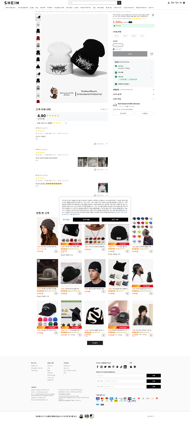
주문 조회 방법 (51, 375)
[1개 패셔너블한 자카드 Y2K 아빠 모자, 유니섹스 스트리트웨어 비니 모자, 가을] (95, 314)
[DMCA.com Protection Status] (102, 404)
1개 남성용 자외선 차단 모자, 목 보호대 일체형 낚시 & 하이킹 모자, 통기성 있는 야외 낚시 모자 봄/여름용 (71, 330)
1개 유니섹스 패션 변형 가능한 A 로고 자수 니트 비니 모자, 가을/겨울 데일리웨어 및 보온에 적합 (71, 246)
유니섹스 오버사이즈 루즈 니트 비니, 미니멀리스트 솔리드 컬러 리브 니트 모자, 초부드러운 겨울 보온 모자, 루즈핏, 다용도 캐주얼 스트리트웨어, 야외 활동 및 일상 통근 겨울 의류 (47, 246)
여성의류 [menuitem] (42, 7)
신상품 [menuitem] (32, 7)
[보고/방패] (106, 144)
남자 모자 (57, 11)
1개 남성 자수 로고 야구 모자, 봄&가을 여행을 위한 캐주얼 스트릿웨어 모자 (47, 330)
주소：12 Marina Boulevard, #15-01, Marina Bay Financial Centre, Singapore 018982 (43, 394)
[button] (180, 3)
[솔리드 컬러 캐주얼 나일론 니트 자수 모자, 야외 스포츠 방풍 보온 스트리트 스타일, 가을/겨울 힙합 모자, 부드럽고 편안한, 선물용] (95, 273)
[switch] (65, 123)
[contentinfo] (128, 399)
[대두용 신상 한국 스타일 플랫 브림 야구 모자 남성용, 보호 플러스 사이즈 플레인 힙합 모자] (47, 273)
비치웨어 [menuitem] (49, 7)
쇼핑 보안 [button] (120, 76)
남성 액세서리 (50, 11)
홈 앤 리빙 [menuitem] (109, 7)
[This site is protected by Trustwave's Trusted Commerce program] (97, 404)
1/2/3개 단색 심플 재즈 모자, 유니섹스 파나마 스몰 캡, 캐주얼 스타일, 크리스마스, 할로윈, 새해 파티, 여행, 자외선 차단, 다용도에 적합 (71, 288)
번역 (37, 139)
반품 (48, 368)
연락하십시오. (67, 365)
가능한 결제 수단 (100, 395)
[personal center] (169, 3)
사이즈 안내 (50, 377)
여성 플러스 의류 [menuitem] (59, 7)
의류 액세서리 (41, 11)
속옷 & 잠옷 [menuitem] (69, 7)
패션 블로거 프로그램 (36, 368)
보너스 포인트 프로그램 (70, 370)
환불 (48, 370)
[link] (172, 2)
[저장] (151, 54)
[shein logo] (11, 3)
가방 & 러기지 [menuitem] (118, 7)
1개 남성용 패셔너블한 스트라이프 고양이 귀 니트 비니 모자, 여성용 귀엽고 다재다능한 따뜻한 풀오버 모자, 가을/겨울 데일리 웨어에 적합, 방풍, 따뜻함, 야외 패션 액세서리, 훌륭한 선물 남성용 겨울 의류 (119, 288)
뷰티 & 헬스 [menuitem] (100, 7)
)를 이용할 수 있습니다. (75, 400)
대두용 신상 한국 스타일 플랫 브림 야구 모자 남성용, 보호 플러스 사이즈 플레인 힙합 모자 (47, 288)
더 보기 (95, 343)
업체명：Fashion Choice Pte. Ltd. (40, 390)
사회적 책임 (34, 370)
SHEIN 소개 (34, 365)
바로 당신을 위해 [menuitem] (23, 7)
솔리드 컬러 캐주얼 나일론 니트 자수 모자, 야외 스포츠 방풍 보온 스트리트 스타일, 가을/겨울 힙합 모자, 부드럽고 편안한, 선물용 (95, 288)
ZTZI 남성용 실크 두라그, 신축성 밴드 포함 (142, 288)
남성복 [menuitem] (76, 7)
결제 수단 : (66, 368)
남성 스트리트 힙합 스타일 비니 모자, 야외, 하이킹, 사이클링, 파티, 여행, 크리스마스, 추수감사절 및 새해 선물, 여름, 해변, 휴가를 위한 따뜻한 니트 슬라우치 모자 (142, 246)
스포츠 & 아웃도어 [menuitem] (129, 7)
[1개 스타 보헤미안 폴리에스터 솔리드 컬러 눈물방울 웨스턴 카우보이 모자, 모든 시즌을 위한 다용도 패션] (95, 231)
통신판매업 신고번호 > (65, 394)
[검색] (119, 3)
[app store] (131, 367)
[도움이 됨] (95, 144)
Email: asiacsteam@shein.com (39, 400)
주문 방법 (49, 373)
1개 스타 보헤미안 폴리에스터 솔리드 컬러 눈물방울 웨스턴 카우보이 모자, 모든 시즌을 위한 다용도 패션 (95, 246)
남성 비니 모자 (65, 11)
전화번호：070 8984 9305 (38, 397)
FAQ (65, 373)
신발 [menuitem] (94, 7)
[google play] (134, 367)
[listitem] (47, 236)
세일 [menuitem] (37, 7)
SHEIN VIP (50, 380)
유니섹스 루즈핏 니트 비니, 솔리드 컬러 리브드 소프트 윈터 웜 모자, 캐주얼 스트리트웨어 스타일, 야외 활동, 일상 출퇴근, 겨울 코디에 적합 (142, 330)
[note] (71, 244)
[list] (112, 366)
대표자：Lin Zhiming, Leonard (39, 392)
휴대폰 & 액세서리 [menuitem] (141, 7)
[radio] (116, 35)
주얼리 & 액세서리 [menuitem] (85, 7)
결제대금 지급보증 (64, 400)
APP (131, 363)
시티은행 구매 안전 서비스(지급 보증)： (69, 396)
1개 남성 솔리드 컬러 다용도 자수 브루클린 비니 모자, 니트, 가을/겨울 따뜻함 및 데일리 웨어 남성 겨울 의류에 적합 (118, 246)
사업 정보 (33, 387)
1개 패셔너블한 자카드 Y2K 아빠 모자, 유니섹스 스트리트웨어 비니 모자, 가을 (95, 330)
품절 (130, 54)
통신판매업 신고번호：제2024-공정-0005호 (70, 392)
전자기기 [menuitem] (151, 7)
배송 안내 (49, 365)
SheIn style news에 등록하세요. (105, 372)
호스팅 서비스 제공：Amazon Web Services (70, 389)
